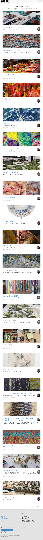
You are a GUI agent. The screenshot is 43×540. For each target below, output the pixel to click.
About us (2, 513)
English (2, 536)
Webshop (3, 516)
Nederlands (6, 536)
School (2, 515)
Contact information (26, 512)
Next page (39, 506)
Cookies (2, 519)
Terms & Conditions (4, 518)
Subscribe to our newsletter (7, 529)
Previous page (26, 506)
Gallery (2, 517)
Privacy (2, 521)
